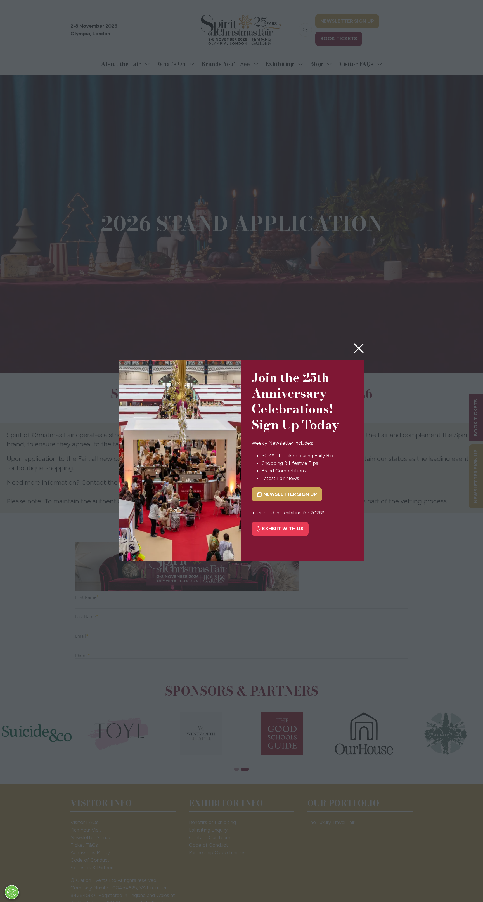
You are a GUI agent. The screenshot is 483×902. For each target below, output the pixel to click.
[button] (358, 348)
